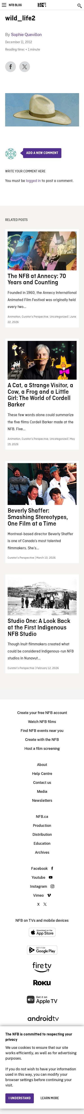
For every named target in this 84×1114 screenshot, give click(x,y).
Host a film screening (42, 748)
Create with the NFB (42, 740)
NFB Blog (15, 5)
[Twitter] (24, 66)
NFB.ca (42, 817)
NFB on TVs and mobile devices (42, 920)
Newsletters (42, 800)
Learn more (50, 1098)
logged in (33, 181)
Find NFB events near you (42, 731)
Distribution (42, 834)
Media (42, 791)
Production (42, 825)
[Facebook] (10, 66)
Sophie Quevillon (26, 34)
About (42, 765)
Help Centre (42, 774)
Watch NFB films (42, 722)
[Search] (80, 6)
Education (42, 843)
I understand (20, 1098)
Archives (42, 852)
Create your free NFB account (42, 713)
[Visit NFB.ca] (49, 5)
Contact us (42, 782)
